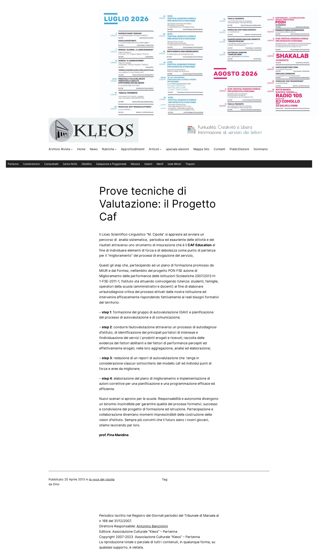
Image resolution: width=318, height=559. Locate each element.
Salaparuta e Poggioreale (111, 163)
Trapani (190, 163)
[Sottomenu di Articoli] (161, 149)
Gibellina (87, 163)
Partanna (13, 163)
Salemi (148, 163)
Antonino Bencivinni (152, 526)
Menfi (160, 163)
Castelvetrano (31, 163)
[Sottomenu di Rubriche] (116, 149)
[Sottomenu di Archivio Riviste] (72, 149)
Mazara (135, 163)
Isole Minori (174, 163)
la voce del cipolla (101, 479)
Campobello (51, 163)
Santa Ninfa (70, 163)
